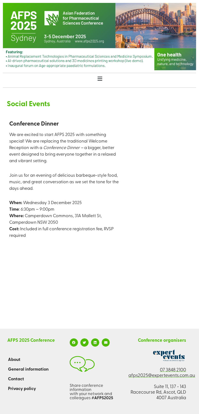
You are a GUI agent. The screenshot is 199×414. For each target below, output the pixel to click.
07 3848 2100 (173, 370)
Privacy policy (22, 389)
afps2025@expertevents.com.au (161, 376)
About (14, 360)
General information (28, 369)
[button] (100, 79)
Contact (16, 379)
